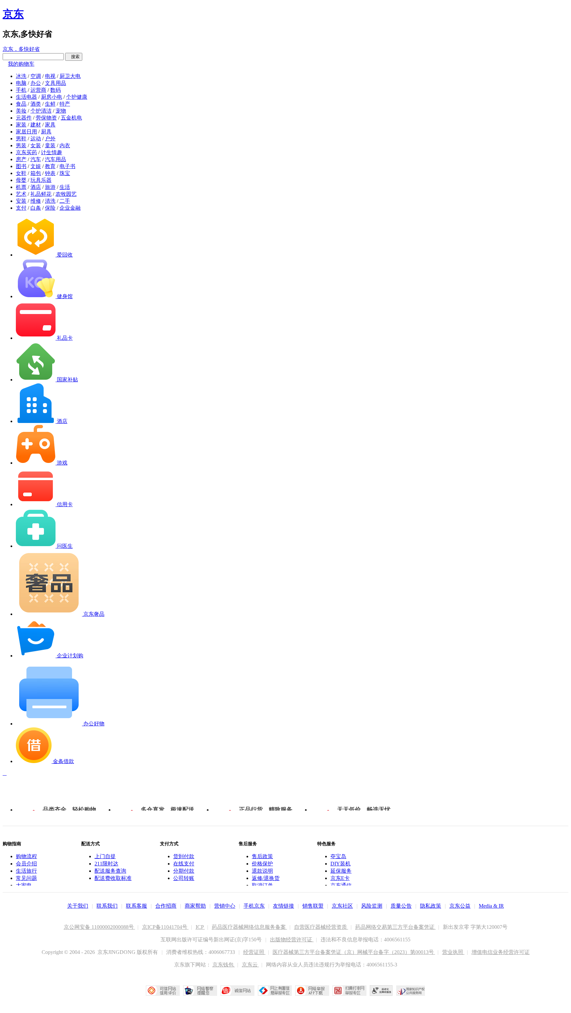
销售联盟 (313, 906)
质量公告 (401, 906)
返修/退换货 (266, 878)
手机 (21, 90)
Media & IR (491, 906)
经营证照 (254, 952)
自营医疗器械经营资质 (321, 927)
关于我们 (77, 906)
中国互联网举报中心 (275, 990)
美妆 (21, 111)
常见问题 (26, 878)
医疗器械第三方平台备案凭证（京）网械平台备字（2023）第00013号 (354, 952)
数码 (55, 90)
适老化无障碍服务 (381, 990)
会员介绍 (26, 863)
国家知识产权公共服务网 (410, 990)
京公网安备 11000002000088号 (99, 927)
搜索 (74, 56)
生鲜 (50, 104)
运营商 (38, 90)
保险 (50, 208)
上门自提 (105, 856)
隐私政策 (430, 906)
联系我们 (107, 906)
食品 (21, 104)
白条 (35, 208)
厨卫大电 (70, 76)
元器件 (24, 118)
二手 (64, 201)
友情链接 (283, 906)
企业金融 (70, 208)
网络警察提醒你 (200, 990)
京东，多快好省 (21, 49)
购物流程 (26, 856)
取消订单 (262, 885)
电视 (50, 76)
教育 (50, 166)
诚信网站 (237, 990)
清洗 (50, 201)
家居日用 (26, 131)
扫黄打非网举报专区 (349, 990)
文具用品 (55, 83)
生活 (64, 187)
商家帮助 (195, 906)
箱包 (35, 173)
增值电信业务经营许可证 (501, 952)
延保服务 (341, 871)
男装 (21, 145)
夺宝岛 (338, 856)
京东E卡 (340, 878)
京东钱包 (223, 964)
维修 (35, 201)
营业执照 (453, 952)
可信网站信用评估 (163, 990)
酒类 (35, 104)
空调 (35, 76)
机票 (21, 187)
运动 (35, 138)
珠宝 (64, 173)
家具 (50, 124)
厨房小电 (51, 97)
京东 (13, 14)
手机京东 (254, 906)
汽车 (35, 159)
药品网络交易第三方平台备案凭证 (395, 927)
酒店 (35, 187)
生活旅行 (26, 871)
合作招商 (165, 906)
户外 (50, 138)
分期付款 (183, 871)
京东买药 (26, 152)
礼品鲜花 (41, 194)
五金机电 (71, 118)
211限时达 (106, 863)
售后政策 (262, 856)
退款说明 (262, 871)
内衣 (64, 145)
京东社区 (342, 906)
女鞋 (21, 173)
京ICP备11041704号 (165, 927)
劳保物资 (46, 118)
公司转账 (183, 878)
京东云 (250, 964)
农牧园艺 (66, 194)
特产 (64, 104)
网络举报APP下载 (312, 990)
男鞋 (21, 138)
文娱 (35, 166)
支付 (21, 208)
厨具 (46, 131)
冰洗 (21, 76)
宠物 (61, 111)
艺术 (21, 194)
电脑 (21, 83)
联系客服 (136, 906)
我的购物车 (21, 64)
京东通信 (341, 885)
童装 (50, 145)
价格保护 (262, 863)
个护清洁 (41, 111)
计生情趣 (51, 152)
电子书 (67, 166)
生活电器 (26, 97)
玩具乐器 (41, 180)
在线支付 (183, 863)
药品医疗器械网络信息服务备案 (249, 927)
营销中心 (224, 906)
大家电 (24, 885)
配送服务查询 (110, 871)
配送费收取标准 (113, 878)
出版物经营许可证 (292, 939)
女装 (35, 145)
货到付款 (183, 856)
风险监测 (371, 906)
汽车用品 (55, 159)
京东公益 (460, 906)
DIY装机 (340, 863)
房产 (21, 159)
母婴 (21, 180)
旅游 (50, 187)
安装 (21, 201)
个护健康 (76, 97)
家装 (21, 124)
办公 (35, 83)
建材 (35, 124)
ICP (200, 927)
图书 (21, 166)
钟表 (50, 173)
